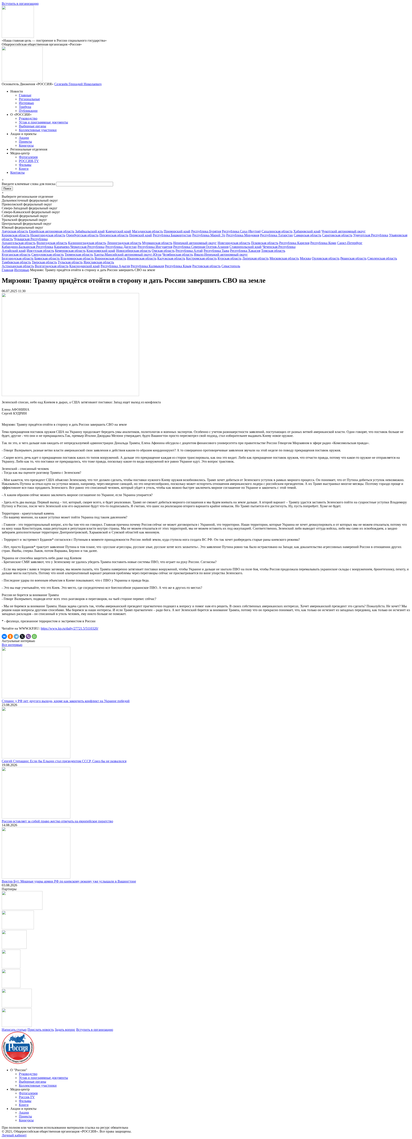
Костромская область (201, 258)
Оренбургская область (82, 235)
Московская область (284, 258)
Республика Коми (323, 243)
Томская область (273, 250)
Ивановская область (141, 258)
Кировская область (15, 235)
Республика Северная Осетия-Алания (201, 247)
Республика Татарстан (276, 235)
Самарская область (307, 235)
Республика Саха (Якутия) (241, 231)
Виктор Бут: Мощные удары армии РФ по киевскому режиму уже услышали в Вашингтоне (69, 881)
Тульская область (70, 262)
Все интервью (12, 645)
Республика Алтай (189, 250)
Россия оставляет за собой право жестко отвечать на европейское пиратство (57, 821)
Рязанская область (353, 258)
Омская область (163, 250)
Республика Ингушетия (155, 247)
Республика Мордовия (242, 235)
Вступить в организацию (20, 3)
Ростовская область (206, 266)
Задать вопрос (65, 1029)
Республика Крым (178, 266)
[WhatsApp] (34, 636)
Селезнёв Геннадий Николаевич (77, 84)
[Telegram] (16, 636)
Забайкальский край (90, 231)
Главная (7, 270)
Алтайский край (14, 250)
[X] (22, 636)
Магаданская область (147, 231)
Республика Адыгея (115, 266)
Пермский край (140, 235)
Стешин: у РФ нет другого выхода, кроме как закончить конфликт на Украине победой (66, 701)
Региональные (29, 99)
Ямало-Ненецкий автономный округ (221, 254)
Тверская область (44, 262)
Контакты (17, 172)
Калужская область (171, 258)
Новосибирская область (133, 250)
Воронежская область (110, 258)
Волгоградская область (51, 266)
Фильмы (25, 165)
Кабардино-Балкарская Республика (27, 247)
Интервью (26, 103)
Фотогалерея (28, 157)
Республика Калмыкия (147, 266)
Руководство (28, 118)
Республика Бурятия (206, 231)
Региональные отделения (28, 149)
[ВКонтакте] (4, 636)
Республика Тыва (216, 250)
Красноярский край (100, 250)
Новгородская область (234, 243)
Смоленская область (382, 258)
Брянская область (47, 258)
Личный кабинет (14, 1135)
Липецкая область (255, 258)
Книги (24, 168)
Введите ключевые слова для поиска (29, 184)
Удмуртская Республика (370, 235)
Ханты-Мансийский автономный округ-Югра (127, 254)
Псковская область (264, 243)
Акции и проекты (23, 134)
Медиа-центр (20, 153)
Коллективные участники (38, 130)
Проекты (25, 141)
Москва (305, 258)
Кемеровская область (70, 250)
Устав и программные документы (43, 122)
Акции (24, 138)
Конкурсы (26, 145)
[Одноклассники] (10, 636)
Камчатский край (118, 231)
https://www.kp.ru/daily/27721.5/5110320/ (69, 628)
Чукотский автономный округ (343, 231)
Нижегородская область (47, 235)
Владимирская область (77, 258)
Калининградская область (87, 243)
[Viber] (28, 636)
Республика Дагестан (121, 247)
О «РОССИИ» (21, 114)
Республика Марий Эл (208, 235)
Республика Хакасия (245, 250)
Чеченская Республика (278, 247)
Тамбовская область (16, 262)
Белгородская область (17, 258)
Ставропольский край (245, 247)
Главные (25, 95)
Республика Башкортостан (172, 235)
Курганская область (16, 254)
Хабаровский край (307, 231)
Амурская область (15, 231)
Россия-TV (27, 1097)
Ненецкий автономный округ (195, 243)
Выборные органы (32, 126)
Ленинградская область (124, 243)
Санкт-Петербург (349, 243)
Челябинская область (177, 254)
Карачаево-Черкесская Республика (79, 247)
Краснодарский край (84, 266)
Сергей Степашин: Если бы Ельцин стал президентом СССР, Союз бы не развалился (64, 761)
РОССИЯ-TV (29, 161)
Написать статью (14, 1029)
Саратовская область (337, 235)
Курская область (229, 258)
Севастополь (230, 266)
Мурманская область (157, 243)
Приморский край (177, 231)
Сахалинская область (277, 231)
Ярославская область (98, 262)
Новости (16, 91)
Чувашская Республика (31, 239)
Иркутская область (40, 250)
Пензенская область (113, 235)
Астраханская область (18, 266)
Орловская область (325, 258)
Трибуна (25, 107)
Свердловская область (47, 254)
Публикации (28, 110)
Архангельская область (19, 243)
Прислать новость (40, 1029)
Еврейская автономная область (51, 231)
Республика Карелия (294, 243)
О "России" (18, 1070)
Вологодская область (51, 243)
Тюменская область (79, 254)
